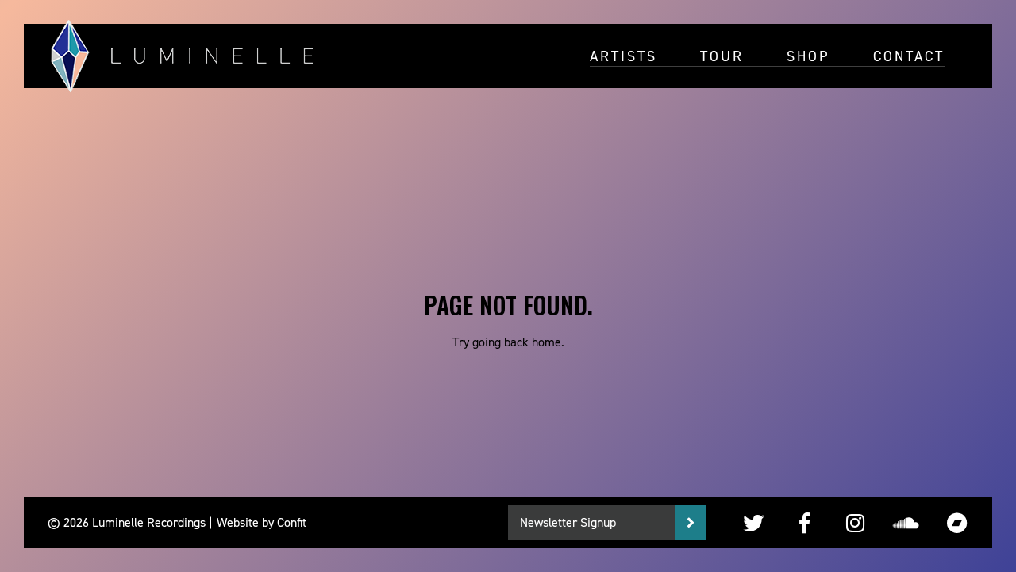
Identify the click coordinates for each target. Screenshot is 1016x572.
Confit (291, 522)
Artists (623, 55)
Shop (808, 55)
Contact (909, 55)
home (546, 342)
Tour (722, 55)
